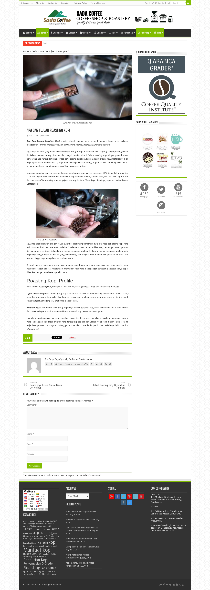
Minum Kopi (45, 554)
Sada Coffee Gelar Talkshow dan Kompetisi (62, 43)
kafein (43, 542)
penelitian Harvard (38, 557)
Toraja (25, 574)
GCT (45, 539)
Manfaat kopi (37, 550)
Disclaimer (66, 3)
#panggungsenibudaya (32, 521)
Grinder (100, 32)
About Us (40, 3)
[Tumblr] (166, 3)
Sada (31, 136)
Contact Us (52, 3)
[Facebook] (150, 3)
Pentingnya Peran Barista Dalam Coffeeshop (46, 385)
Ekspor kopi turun (30, 536)
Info (114, 32)
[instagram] (168, 3)
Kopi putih (52, 546)
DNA (55, 533)
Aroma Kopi (49, 524)
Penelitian (128, 32)
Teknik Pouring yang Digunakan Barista (109, 385)
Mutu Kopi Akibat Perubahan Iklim (81, 538)
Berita (43, 32)
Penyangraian (32, 563)
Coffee (55, 529)
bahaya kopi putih (44, 526)
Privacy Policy (80, 3)
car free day (45, 529)
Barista (29, 32)
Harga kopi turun (30, 543)
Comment (32, 405)
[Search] (188, 2)
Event (85, 32)
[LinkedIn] (159, 3)
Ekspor (72, 32)
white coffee (33, 574)
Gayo (25, 539)
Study (38, 571)
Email (30, 444)
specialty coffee (29, 571)
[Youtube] (162, 3)
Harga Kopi (51, 539)
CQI (36, 533)
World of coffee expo (47, 574)
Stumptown (46, 571)
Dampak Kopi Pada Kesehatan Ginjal (83, 546)
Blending (36, 529)
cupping (46, 533)
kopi (52, 542)
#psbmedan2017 (50, 521)
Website (30, 454)
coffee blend (28, 533)
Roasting (145, 32)
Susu (54, 571)
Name (30, 434)
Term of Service (97, 3)
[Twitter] (152, 3)
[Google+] (146, 3)
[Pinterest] (156, 3)
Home (26, 51)
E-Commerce (27, 3)
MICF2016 (36, 554)
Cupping (57, 32)
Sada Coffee (48, 568)
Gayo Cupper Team (35, 539)
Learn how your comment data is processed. (81, 475)
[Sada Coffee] (105, 17)
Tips (159, 32)
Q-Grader (48, 563)
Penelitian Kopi (35, 560)
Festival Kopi (54, 536)
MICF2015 (27, 554)
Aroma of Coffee (29, 526)
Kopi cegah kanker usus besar (35, 546)
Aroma (41, 524)
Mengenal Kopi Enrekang (77, 519)
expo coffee (43, 536)
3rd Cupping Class (31, 524)
